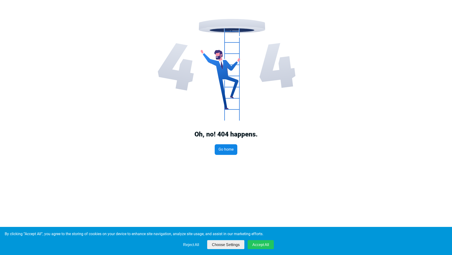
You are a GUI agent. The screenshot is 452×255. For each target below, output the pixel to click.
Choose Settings (226, 245)
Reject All (191, 245)
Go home (226, 149)
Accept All (260, 245)
